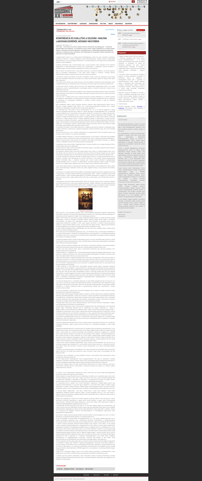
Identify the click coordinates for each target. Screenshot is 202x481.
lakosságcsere (80, 469)
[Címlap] (63, 11)
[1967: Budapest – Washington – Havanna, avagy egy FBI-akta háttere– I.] (126, 12)
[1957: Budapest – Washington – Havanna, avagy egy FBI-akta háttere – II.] (120, 10)
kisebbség (59, 469)
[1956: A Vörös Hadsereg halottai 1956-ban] (119, 12)
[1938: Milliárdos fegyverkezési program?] (109, 15)
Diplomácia (119, 23)
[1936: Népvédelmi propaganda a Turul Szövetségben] (108, 10)
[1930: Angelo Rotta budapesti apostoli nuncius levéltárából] (104, 10)
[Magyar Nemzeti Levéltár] (59, 3)
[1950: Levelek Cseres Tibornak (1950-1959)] (116, 18)
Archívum (128, 23)
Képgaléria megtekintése (86, 211)
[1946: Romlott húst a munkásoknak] (114, 18)
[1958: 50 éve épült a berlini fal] (120, 15)
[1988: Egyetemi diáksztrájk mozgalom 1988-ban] (138, 15)
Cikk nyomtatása (110, 29)
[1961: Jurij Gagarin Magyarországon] (122, 12)
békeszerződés (89, 469)
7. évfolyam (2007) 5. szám (64, 29)
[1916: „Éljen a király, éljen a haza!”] (96, 21)
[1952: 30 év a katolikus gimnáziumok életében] (117, 15)
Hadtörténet (72, 23)
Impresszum (96, 475)
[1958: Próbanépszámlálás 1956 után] (120, 18)
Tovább (130, 35)
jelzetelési (139, 106)
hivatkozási (121, 108)
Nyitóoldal (86, 475)
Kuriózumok (93, 23)
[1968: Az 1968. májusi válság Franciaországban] (126, 15)
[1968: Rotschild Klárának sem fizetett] (126, 10)
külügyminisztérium (69, 469)
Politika (103, 23)
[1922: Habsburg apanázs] (100, 10)
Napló (110, 23)
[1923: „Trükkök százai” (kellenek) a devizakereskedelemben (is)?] (100, 12)
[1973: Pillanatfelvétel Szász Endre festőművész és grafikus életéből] (129, 18)
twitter (138, 1)
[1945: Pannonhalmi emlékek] (113, 12)
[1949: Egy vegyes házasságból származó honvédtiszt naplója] (115, 10)
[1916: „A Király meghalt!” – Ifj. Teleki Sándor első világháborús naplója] (96, 15)
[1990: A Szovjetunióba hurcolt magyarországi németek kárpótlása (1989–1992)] (139, 10)
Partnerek (106, 475)
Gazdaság (83, 23)
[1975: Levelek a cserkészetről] (130, 10)
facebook (142, 1)
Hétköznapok (60, 23)
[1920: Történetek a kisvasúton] (99, 12)
